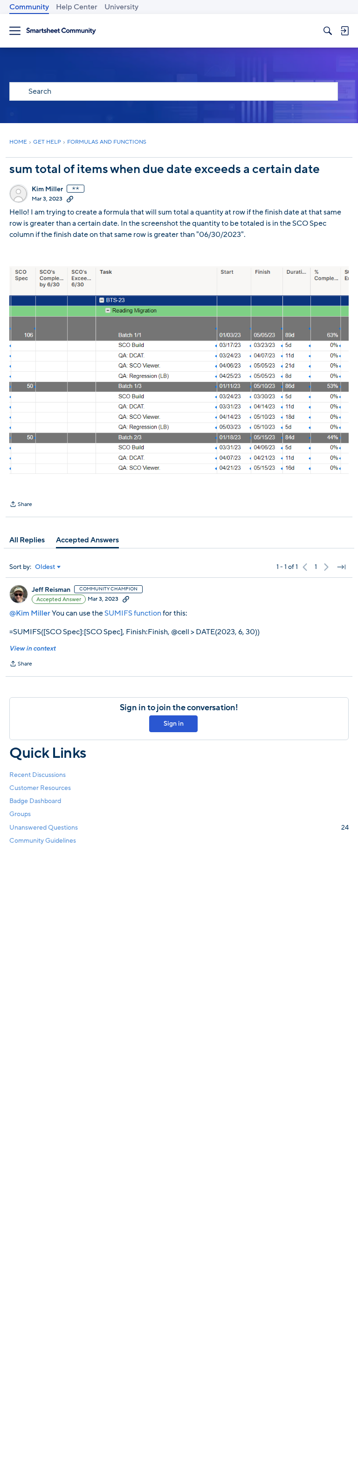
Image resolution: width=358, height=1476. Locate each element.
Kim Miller (47, 189)
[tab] (27, 540)
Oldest (45, 567)
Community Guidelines (42, 840)
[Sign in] (344, 31)
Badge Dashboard (35, 801)
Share (20, 505)
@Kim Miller (29, 613)
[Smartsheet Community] (61, 31)
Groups (20, 814)
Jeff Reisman (51, 590)
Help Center (76, 7)
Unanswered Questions (179, 827)
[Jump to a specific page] (341, 567)
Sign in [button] (174, 723)
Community (29, 7)
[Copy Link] (70, 198)
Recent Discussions (37, 774)
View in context (32, 648)
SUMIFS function (132, 613)
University (121, 7)
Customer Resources (40, 787)
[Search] (327, 31)
